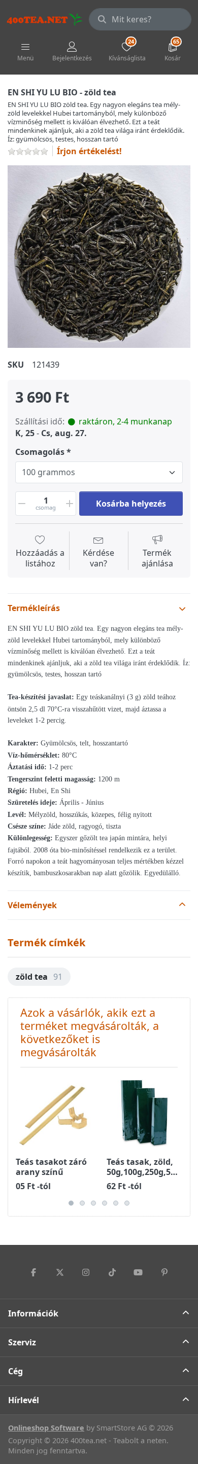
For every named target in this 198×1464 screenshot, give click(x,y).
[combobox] (140, 19)
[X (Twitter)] (60, 1272)
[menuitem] (39, 977)
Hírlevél (23, 1400)
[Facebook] (33, 1272)
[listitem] (99, 256)
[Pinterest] (164, 1272)
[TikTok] (112, 1272)
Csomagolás (39, 452)
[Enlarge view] (99, 256)
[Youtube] (138, 1272)
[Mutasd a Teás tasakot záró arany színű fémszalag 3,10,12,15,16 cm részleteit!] (53, 1112)
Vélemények (32, 905)
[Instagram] (86, 1272)
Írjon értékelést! (89, 151)
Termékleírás (34, 608)
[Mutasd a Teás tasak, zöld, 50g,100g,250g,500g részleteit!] (144, 1112)
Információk (33, 1313)
